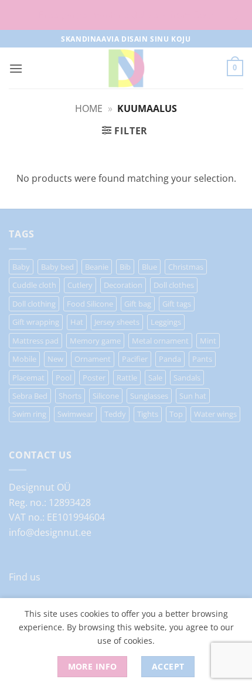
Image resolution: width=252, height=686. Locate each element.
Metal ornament (160, 340)
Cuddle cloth (34, 285)
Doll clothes (174, 285)
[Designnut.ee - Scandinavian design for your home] (126, 68)
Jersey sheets (116, 322)
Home (89, 108)
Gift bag (137, 303)
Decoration (123, 285)
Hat (76, 322)
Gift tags (176, 303)
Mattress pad (35, 340)
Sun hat (192, 395)
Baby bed (57, 267)
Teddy (115, 414)
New (55, 359)
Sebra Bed (29, 395)
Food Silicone (90, 303)
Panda (170, 359)
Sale (155, 377)
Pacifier (135, 359)
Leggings (166, 322)
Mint (208, 340)
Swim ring (29, 414)
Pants (202, 359)
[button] (16, 68)
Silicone (106, 395)
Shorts (70, 395)
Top (176, 414)
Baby (21, 267)
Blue (149, 267)
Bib (125, 267)
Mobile (24, 359)
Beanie (96, 267)
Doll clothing (34, 303)
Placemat (28, 377)
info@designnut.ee (50, 532)
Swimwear (75, 414)
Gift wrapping (35, 322)
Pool (63, 377)
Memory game (95, 340)
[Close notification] (233, 15)
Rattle (127, 377)
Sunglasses (149, 395)
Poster (94, 377)
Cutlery (80, 285)
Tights (147, 414)
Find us (24, 576)
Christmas (185, 267)
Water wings (215, 414)
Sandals (186, 377)
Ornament (92, 359)
